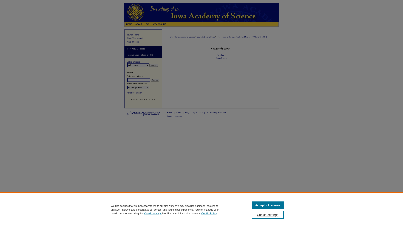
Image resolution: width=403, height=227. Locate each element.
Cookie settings (153, 213)
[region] (201, 209)
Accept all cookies (267, 205)
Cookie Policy (209, 213)
